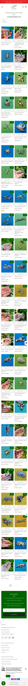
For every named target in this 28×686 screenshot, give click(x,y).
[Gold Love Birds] (7, 244)
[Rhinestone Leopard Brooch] (21, 543)
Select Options (7, 204)
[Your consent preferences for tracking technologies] (26, 514)
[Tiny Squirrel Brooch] (7, 452)
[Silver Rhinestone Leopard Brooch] (7, 499)
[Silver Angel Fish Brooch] (7, 474)
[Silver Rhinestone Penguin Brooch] (7, 56)
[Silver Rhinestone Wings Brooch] (7, 315)
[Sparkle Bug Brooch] (7, 151)
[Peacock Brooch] (7, 33)
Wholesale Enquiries (6, 664)
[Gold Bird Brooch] (21, 383)
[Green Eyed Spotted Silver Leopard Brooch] (21, 315)
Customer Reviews (6, 661)
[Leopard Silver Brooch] (7, 565)
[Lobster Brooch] (21, 339)
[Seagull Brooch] (7, 196)
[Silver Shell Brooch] (21, 360)
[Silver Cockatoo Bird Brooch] (21, 430)
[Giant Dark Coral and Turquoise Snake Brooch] (21, 407)
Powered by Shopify (14, 682)
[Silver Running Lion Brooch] (21, 499)
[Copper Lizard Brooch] (21, 452)
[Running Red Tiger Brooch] (7, 543)
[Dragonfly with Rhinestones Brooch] (7, 172)
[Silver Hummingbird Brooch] (21, 291)
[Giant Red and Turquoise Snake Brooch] (7, 383)
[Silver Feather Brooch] (21, 172)
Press (2, 666)
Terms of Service (5, 647)
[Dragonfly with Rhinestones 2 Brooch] (7, 291)
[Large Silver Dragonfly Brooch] (21, 56)
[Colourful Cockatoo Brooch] (7, 430)
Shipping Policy (5, 650)
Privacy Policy (4, 645)
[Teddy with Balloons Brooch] (21, 244)
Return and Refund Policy (7, 643)
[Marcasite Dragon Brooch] (7, 266)
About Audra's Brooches (7, 656)
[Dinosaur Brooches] (7, 219)
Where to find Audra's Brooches (9, 659)
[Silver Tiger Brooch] (21, 565)
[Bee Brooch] (21, 78)
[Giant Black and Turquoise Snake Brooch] (21, 33)
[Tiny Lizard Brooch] (21, 196)
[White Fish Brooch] (7, 407)
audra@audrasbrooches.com (8, 627)
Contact (3, 652)
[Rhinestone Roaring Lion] (21, 474)
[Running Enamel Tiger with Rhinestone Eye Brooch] (21, 219)
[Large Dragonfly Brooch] (7, 127)
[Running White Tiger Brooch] (21, 521)
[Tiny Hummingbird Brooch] (7, 78)
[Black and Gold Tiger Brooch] (7, 360)
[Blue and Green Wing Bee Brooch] (7, 102)
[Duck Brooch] (21, 266)
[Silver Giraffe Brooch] (7, 339)
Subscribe (14, 614)
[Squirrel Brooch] (21, 102)
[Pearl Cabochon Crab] (21, 127)
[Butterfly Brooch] (21, 151)
